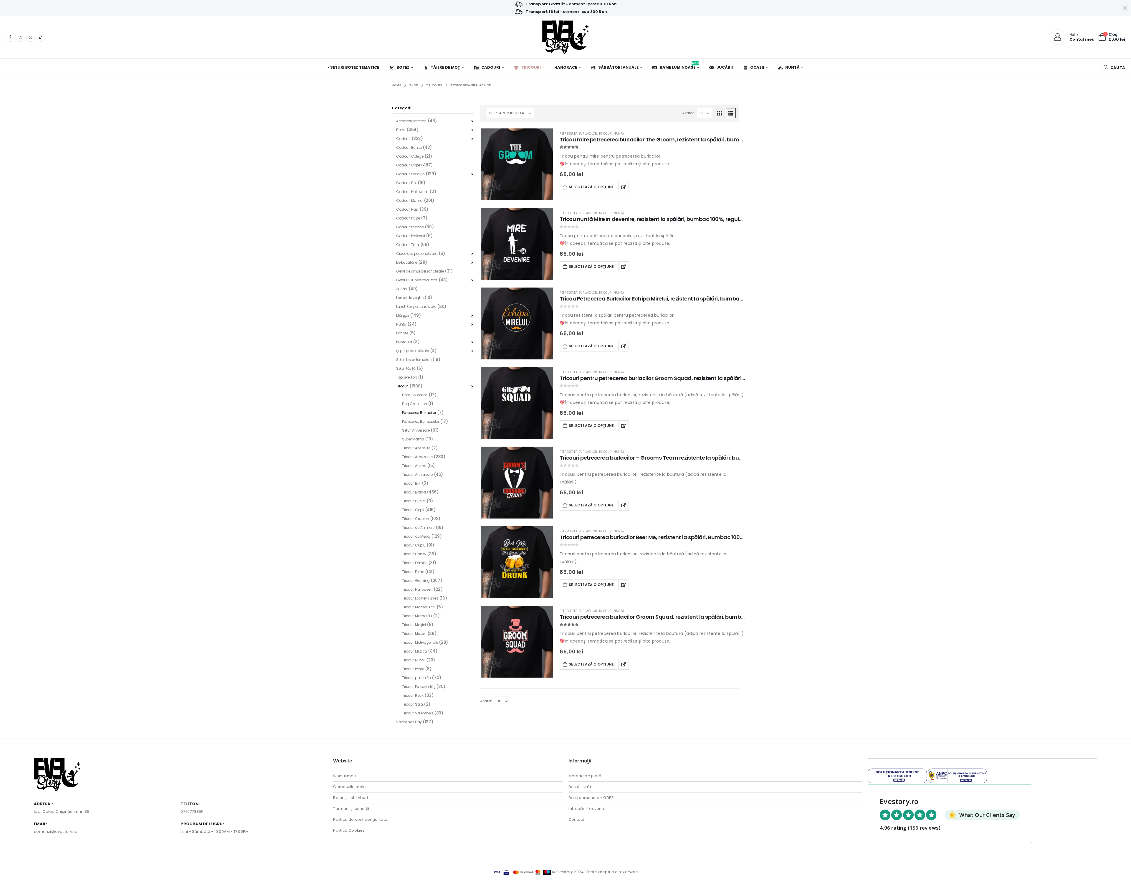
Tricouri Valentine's (417, 713)
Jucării (725, 67)
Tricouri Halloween (417, 589)
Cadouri (490, 67)
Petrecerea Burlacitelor (420, 421)
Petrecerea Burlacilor (578, 133)
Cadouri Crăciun (410, 173)
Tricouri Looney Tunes (420, 598)
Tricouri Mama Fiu (417, 615)
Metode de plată (584, 776)
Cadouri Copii (408, 165)
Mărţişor (402, 315)
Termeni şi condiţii (351, 808)
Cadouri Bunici (408, 147)
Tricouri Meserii (414, 633)
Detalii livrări (580, 787)
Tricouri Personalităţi (418, 686)
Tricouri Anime (414, 465)
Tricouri (531, 67)
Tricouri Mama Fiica (418, 607)
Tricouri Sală (412, 704)
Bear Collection (415, 394)
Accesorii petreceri (411, 120)
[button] (1114, 68)
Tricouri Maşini (414, 624)
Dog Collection (414, 403)
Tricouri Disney (414, 554)
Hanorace (565, 67)
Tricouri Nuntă (611, 133)
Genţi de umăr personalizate (420, 271)
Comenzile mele (349, 787)
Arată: (688, 113)
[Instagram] (20, 37)
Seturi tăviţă (406, 368)
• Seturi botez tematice (353, 67)
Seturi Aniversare (416, 430)
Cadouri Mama (409, 200)
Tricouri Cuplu (413, 545)
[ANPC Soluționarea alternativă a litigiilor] (957, 775)
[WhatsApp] (30, 37)
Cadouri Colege (409, 156)
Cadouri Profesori (410, 235)
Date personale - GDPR (591, 797)
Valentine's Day (409, 721)
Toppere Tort (406, 377)
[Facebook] (10, 37)
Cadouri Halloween (412, 191)
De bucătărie (406, 262)
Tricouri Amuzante (417, 456)
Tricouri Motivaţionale (420, 642)
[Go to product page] (517, 164)
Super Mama (413, 439)
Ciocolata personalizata (416, 253)
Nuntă (792, 67)
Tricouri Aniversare (417, 474)
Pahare (402, 333)
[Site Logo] (565, 37)
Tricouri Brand (414, 492)
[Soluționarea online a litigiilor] (897, 775)
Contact (576, 819)
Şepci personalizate (412, 350)
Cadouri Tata (407, 244)
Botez (402, 67)
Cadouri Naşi (407, 209)
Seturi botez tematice (413, 359)
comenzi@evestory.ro (55, 831)
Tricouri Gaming (416, 580)
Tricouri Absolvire (416, 447)
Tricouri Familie (414, 562)
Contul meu (344, 776)
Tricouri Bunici (414, 500)
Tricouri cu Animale (418, 527)
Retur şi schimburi (350, 797)
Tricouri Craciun (415, 518)
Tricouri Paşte (413, 668)
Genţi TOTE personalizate (416, 280)
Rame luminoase (679, 65)
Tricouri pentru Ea (416, 677)
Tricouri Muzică (414, 651)
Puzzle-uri (404, 341)
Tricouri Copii (413, 509)
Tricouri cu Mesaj (416, 536)
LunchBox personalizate (416, 306)
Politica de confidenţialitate (360, 819)
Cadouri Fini (406, 182)
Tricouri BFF (411, 483)
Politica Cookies (349, 830)
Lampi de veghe (409, 297)
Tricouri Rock (413, 695)
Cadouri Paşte (408, 218)
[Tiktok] (41, 37)
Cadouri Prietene (410, 226)
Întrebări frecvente (587, 808)
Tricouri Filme (413, 571)
